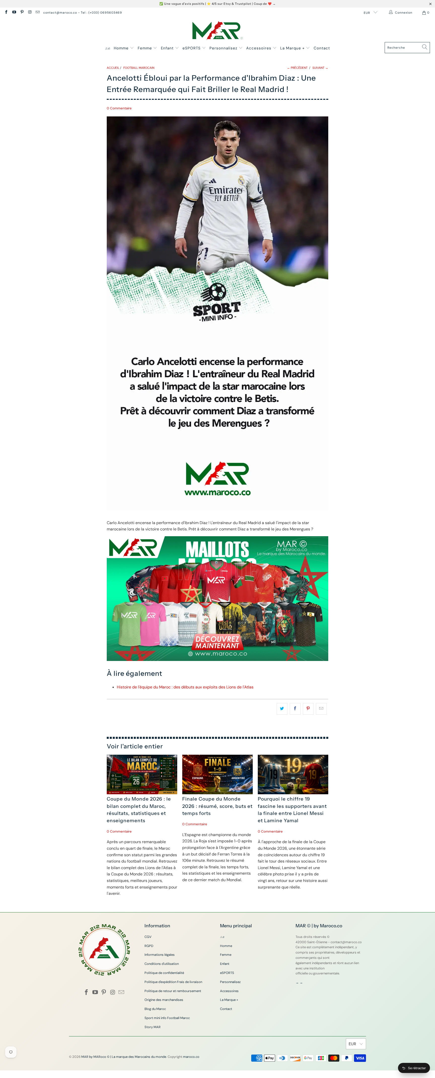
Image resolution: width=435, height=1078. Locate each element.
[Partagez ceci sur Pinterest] (308, 709)
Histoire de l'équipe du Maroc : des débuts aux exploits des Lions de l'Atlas (185, 687)
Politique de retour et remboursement (172, 991)
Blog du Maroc (155, 1009)
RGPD (148, 946)
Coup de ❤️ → (265, 4)
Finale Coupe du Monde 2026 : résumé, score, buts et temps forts (217, 806)
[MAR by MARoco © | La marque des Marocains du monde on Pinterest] (22, 13)
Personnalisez (224, 48)
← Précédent (297, 68)
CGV (148, 937)
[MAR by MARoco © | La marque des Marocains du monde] (217, 31)
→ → (299, 982)
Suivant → (320, 68)
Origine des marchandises (163, 1000)
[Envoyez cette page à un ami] (321, 709)
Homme (122, 48)
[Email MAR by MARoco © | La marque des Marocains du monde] (37, 13)
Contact (322, 48)
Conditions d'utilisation (161, 964)
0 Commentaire (119, 108)
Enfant (168, 48)
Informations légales (159, 955)
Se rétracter (417, 1068)
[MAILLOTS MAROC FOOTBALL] (217, 659)
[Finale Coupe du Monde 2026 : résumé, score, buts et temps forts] (217, 775)
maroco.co (191, 1057)
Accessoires (259, 48)
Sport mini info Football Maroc (167, 1018)
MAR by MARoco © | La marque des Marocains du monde (123, 1057)
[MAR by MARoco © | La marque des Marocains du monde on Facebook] (6, 13)
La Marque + (293, 48)
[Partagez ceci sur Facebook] (295, 709)
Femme (145, 48)
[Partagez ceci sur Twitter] (282, 709)
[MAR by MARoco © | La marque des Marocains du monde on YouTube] (14, 13)
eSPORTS (192, 48)
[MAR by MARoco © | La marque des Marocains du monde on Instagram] (29, 13)
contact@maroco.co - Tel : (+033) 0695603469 (82, 13)
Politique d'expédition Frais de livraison (173, 982)
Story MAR (152, 1027)
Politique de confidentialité (164, 973)
